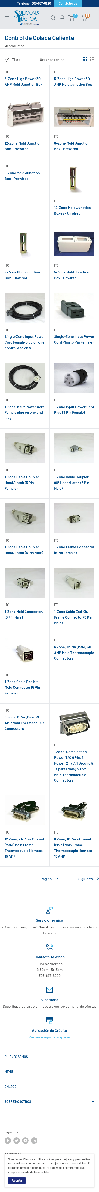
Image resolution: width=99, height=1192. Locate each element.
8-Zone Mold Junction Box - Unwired (22, 275)
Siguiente (86, 878)
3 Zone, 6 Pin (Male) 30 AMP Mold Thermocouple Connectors (25, 723)
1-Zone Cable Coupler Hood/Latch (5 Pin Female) (22, 482)
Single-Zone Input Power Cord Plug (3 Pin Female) (74, 339)
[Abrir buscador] (53, 17)
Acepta (17, 1180)
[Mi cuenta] (62, 17)
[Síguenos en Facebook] (8, 1140)
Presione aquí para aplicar (49, 1037)
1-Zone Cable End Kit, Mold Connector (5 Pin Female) (22, 687)
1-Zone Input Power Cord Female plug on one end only (25, 412)
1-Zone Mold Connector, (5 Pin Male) (24, 614)
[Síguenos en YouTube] (25, 1140)
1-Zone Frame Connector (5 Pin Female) (74, 550)
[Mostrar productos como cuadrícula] (85, 59)
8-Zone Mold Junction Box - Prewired (72, 146)
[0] (71, 18)
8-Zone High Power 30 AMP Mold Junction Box (23, 81)
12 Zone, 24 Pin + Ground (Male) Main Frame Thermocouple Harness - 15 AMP (25, 847)
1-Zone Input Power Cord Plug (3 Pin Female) (74, 409)
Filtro (16, 59)
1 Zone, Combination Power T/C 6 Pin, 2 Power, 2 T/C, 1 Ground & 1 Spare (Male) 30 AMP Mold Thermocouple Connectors (74, 765)
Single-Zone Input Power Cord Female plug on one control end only (25, 342)
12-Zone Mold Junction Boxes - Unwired (72, 210)
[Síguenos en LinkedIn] (34, 1140)
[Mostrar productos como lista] (92, 59)
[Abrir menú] (7, 18)
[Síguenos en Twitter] (16, 1140)
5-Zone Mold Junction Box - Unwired (71, 275)
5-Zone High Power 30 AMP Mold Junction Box (73, 81)
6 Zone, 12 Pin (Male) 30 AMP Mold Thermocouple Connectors (74, 652)
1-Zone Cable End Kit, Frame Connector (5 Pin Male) (73, 617)
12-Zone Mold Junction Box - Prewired (23, 146)
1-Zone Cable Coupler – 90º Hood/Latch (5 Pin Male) (72, 482)
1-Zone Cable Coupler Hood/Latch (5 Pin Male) (24, 550)
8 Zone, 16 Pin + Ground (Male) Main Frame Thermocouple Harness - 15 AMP (74, 847)
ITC (7, 72)
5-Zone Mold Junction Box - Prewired (22, 176)
